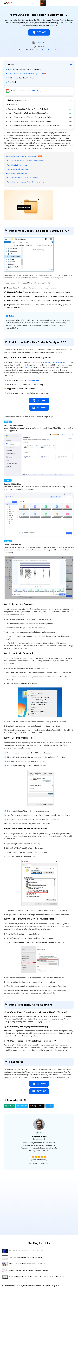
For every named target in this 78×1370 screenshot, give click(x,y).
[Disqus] (39, 1204)
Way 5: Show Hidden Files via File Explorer (22, 178)
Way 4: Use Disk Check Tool (17, 173)
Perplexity (23, 1106)
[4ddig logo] (8, 3)
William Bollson (41, 43)
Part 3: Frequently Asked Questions (21, 78)
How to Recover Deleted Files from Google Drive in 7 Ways (30, 117)
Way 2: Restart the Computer (18, 165)
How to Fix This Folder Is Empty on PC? (22, 157)
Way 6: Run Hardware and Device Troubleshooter (25, 182)
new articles (12, 104)
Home (6, 1286)
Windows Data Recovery (17, 100)
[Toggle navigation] (72, 3)
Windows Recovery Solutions (51, 50)
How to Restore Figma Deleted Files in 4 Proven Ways (28, 113)
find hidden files (33, 380)
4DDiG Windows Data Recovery (55, 362)
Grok (50, 1106)
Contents (10, 64)
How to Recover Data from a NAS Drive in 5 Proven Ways (29, 121)
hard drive (29, 367)
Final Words (12, 82)
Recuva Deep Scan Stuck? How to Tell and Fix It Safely (28, 109)
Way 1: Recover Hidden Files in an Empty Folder (25, 161)
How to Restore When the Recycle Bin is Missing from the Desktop (33, 125)
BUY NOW (41, 32)
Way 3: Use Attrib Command (17, 169)
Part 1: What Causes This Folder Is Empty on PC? (26, 69)
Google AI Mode (37, 1106)
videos (25, 140)
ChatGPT (11, 1106)
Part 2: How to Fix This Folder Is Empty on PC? (27, 74)
